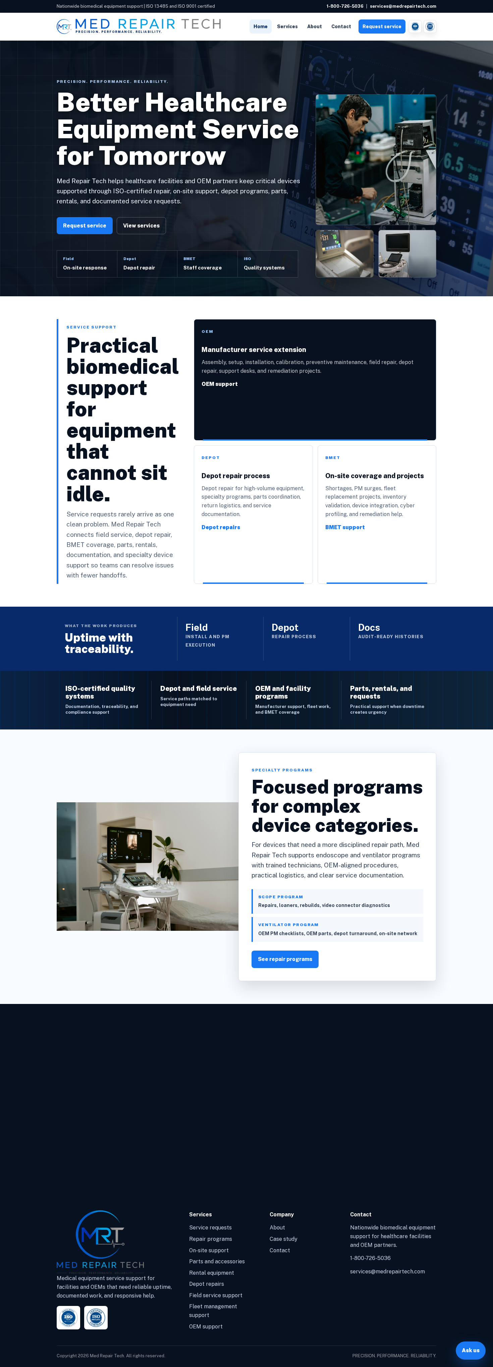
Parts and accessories (217, 1261)
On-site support (209, 1250)
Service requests (210, 1227)
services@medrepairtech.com (403, 6)
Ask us (471, 1350)
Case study (283, 1239)
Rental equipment (211, 1273)
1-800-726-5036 (345, 6)
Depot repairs (221, 527)
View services (141, 225)
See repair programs (285, 959)
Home (261, 26)
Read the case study (90, 1164)
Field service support (215, 1295)
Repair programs (210, 1239)
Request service (382, 26)
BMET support (345, 527)
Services (287, 26)
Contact (341, 26)
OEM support (220, 384)
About (314, 26)
